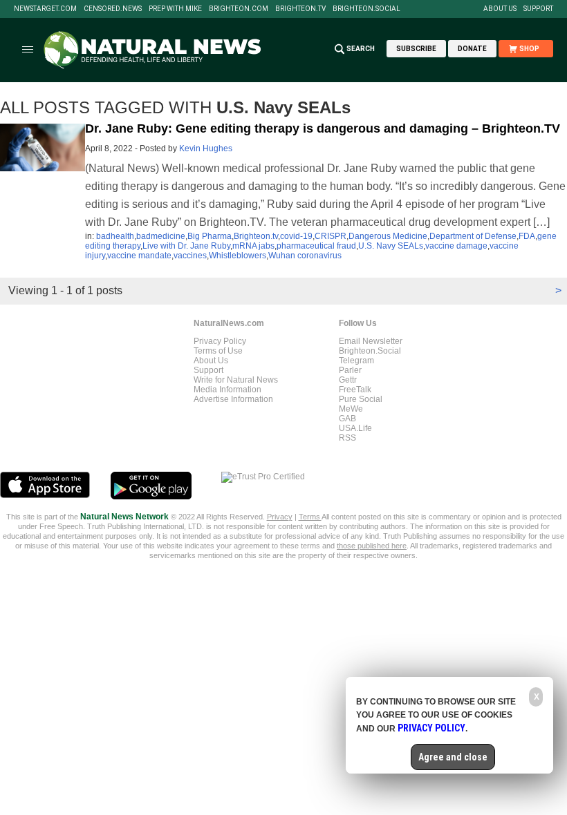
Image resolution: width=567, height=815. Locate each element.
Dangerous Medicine (387, 236)
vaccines (190, 255)
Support (538, 9)
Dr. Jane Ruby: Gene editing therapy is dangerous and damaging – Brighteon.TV (322, 128)
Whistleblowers (237, 255)
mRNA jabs (253, 246)
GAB (347, 418)
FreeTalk (355, 389)
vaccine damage (456, 246)
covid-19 (296, 236)
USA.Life (355, 428)
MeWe (351, 409)
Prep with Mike (175, 9)
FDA (527, 236)
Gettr (348, 380)
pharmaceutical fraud (316, 246)
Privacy (279, 516)
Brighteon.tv (300, 9)
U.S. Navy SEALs (390, 246)
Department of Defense (473, 236)
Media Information (227, 389)
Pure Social (360, 399)
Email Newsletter (370, 341)
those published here (372, 545)
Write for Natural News (236, 380)
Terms (310, 516)
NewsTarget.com (45, 9)
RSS (347, 438)
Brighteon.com (238, 9)
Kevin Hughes (205, 148)
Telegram (356, 360)
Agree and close (452, 757)
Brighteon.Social (366, 9)
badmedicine (160, 236)
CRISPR (330, 236)
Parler (350, 370)
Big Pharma (209, 236)
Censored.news (113, 9)
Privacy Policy (220, 341)
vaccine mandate (139, 255)
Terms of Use (218, 351)
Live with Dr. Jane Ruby (186, 246)
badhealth (115, 236)
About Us (500, 9)
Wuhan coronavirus (305, 255)
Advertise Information (233, 399)
